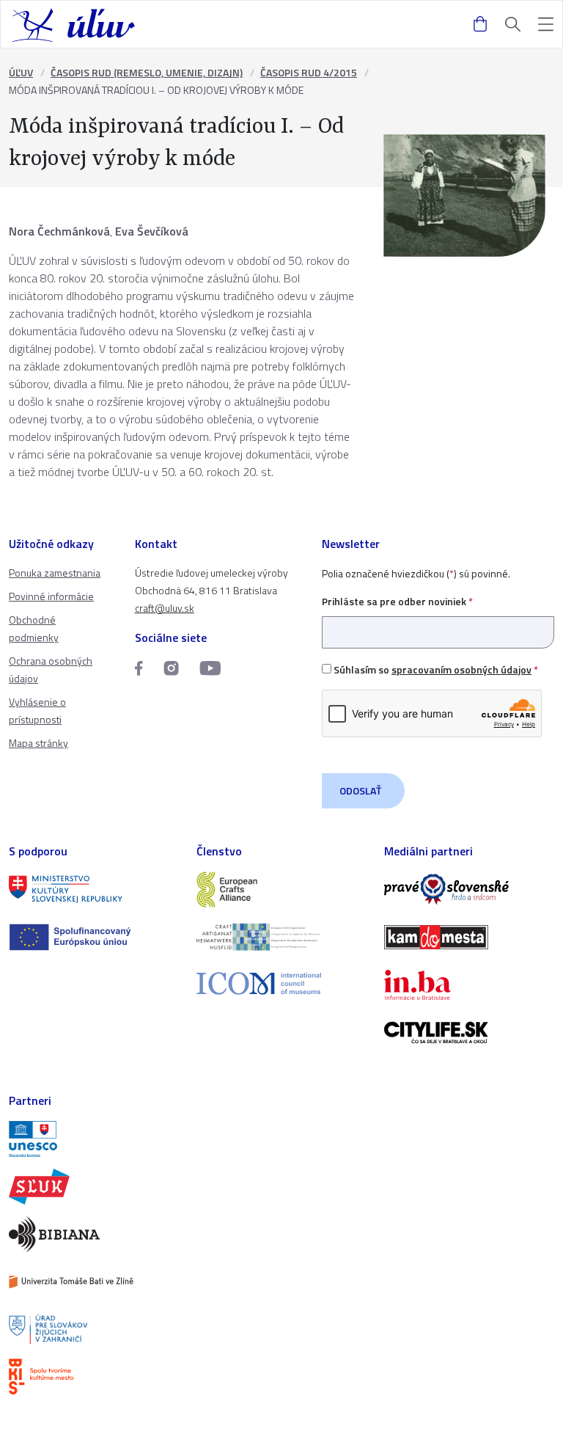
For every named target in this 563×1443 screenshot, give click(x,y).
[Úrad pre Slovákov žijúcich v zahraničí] (94, 1330)
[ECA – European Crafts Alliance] (281, 889)
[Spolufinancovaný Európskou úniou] (94, 937)
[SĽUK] (94, 1187)
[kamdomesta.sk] (469, 937)
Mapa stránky (38, 742)
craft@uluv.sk (164, 607)
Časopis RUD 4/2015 (308, 72)
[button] (545, 24)
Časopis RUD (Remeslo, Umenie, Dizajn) (147, 72)
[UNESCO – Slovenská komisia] (94, 1139)
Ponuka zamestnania (54, 572)
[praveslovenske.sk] (469, 889)
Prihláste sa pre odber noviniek (397, 601)
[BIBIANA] (94, 1234)
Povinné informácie (51, 596)
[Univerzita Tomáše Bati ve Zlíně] (94, 1282)
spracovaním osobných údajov (461, 669)
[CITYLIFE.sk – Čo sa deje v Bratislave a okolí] (469, 1033)
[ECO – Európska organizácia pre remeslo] (281, 937)
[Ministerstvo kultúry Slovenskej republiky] (94, 889)
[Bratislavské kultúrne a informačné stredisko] (94, 1377)
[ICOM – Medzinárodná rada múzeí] (281, 983)
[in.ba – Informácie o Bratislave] (469, 985)
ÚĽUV (21, 72)
